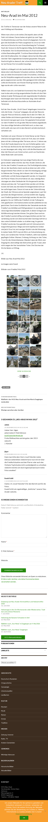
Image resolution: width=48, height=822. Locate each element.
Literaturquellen (6, 691)
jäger (6, 452)
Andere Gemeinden (8, 743)
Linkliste (5, 650)
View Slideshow (24, 371)
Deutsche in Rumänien (9, 679)
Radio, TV (4, 739)
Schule (3, 719)
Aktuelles (5, 11)
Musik (3, 711)
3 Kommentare (20, 19)
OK (24, 818)
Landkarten (5, 695)
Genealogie (5, 687)
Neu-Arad (6, 387)
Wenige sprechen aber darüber (12, 408)
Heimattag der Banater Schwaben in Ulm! (15, 618)
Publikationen (7, 643)
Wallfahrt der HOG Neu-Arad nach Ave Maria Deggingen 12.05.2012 (22, 399)
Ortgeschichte (6, 683)
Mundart (4, 707)
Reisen (3, 715)
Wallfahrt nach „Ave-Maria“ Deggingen (14, 630)
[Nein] (45, 811)
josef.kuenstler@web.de (13, 435)
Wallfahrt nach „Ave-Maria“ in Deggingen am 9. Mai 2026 (20, 624)
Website (4, 560)
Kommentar (5, 513)
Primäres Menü (45, 2)
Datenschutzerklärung (24, 814)
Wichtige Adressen (8, 755)
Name (4, 542)
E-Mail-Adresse (7, 551)
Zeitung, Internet (7, 735)
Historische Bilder (7, 766)
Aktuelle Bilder (6, 770)
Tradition (4, 723)
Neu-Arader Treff (11, 2)
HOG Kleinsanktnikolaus (13, 637)
